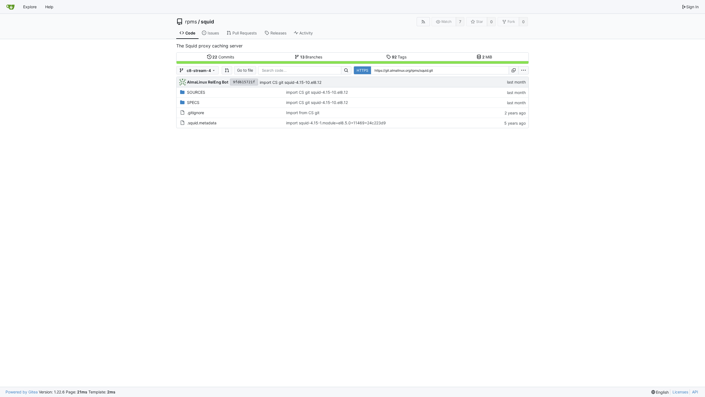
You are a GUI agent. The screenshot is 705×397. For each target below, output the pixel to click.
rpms (191, 22)
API (695, 392)
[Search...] (346, 70)
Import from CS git (302, 112)
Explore (30, 6)
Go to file (245, 70)
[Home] (10, 7)
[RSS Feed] (423, 21)
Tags (399, 57)
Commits (223, 57)
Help (49, 6)
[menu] (523, 70)
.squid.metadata (201, 122)
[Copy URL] (514, 70)
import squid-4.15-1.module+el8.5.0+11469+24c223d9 (336, 122)
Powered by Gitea (22, 392)
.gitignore (195, 112)
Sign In (692, 6)
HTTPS (362, 70)
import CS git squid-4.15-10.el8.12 (290, 82)
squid (207, 22)
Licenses (680, 392)
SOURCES (196, 92)
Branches (311, 57)
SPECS (193, 102)
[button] (227, 70)
